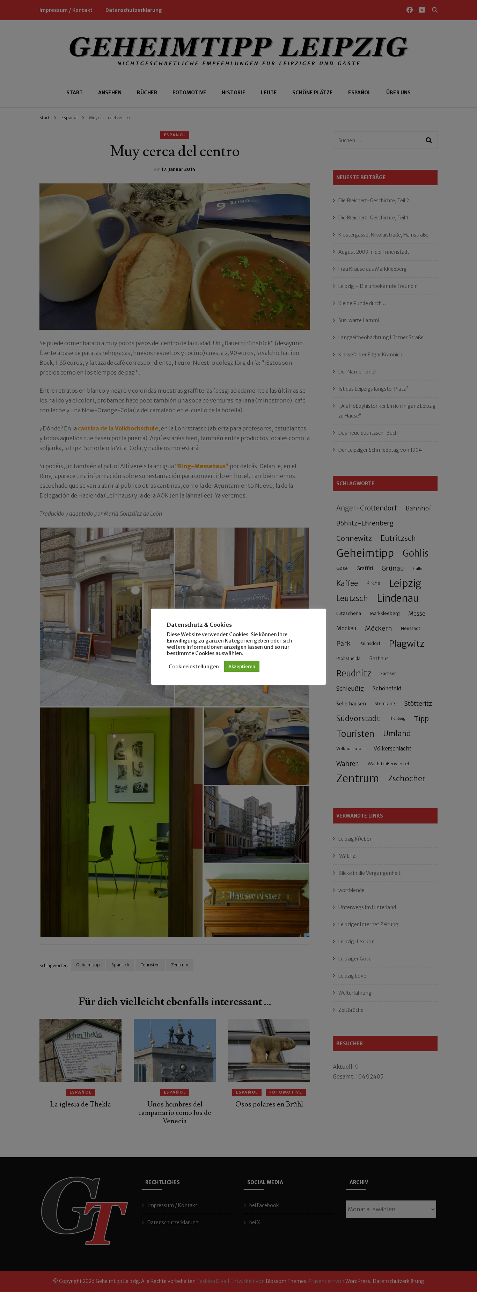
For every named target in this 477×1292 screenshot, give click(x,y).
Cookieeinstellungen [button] (194, 666)
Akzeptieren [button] (241, 666)
